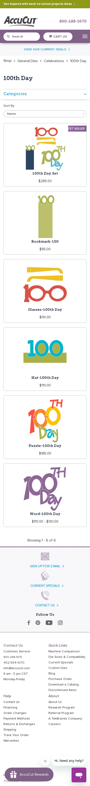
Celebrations (54, 61)
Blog (51, 673)
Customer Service (16, 651)
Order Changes (15, 713)
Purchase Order (60, 679)
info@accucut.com (16, 668)
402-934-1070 (13, 662)
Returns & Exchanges (19, 724)
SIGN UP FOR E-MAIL (45, 566)
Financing (10, 707)
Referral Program (61, 713)
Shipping (9, 729)
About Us (55, 702)
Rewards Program (61, 707)
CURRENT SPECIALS (45, 586)
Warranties (11, 740)
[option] (7, 60)
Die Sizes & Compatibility (66, 657)
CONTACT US (45, 605)
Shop (7, 61)
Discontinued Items (62, 690)
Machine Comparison (64, 651)
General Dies (28, 61)
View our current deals (45, 49)
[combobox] (24, 37)
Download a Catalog (63, 684)
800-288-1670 (73, 21)
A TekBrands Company (65, 718)
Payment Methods (16, 718)
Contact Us (11, 702)
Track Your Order (16, 735)
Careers (54, 724)
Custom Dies (57, 668)
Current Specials (60, 662)
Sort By (8, 105)
